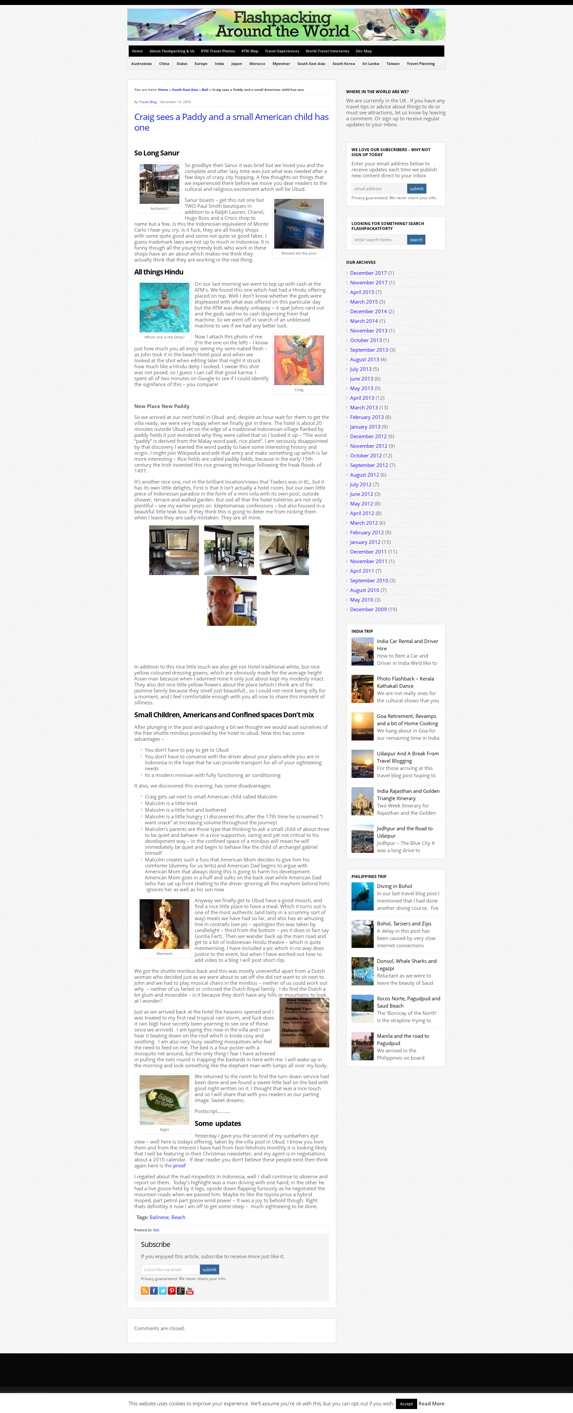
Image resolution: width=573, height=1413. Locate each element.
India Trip (362, 631)
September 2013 (369, 349)
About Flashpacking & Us (172, 51)
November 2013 (369, 330)
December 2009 (368, 609)
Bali (205, 89)
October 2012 (366, 455)
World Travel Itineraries (327, 51)
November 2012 (369, 445)
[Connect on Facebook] (154, 1291)
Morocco (257, 63)
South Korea (344, 63)
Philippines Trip (369, 876)
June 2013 (361, 378)
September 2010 (369, 580)
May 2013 (361, 388)
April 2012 (362, 513)
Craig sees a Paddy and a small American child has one (231, 122)
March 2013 (364, 407)
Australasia (141, 63)
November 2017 (369, 282)
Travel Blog (148, 101)
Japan (236, 63)
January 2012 (365, 542)
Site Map (364, 51)
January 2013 (365, 426)
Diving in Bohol (394, 886)
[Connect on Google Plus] (181, 1291)
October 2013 (366, 340)
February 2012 (367, 532)
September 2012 (369, 465)
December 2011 (368, 551)
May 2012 (361, 503)
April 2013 (362, 397)
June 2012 (361, 494)
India (219, 63)
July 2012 (361, 484)
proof (179, 1165)
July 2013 (361, 369)
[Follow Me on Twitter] (163, 1291)
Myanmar (281, 63)
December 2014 (368, 311)
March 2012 (364, 522)
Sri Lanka (370, 63)
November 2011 (369, 561)
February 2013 (367, 417)
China (164, 63)
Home (137, 51)
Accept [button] (406, 1404)
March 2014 (364, 321)
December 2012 (368, 436)
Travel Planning (421, 63)
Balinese (159, 1217)
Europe (201, 63)
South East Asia (311, 63)
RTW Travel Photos (218, 51)
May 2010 (361, 599)
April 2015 (362, 292)
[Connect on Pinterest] (172, 1291)
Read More (431, 1403)
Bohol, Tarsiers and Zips (404, 923)
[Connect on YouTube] (190, 1291)
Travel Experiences (282, 51)
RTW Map (249, 51)
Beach (178, 1217)
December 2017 (368, 272)
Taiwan (393, 63)
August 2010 (364, 590)
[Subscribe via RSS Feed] (145, 1291)
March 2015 (364, 301)
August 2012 (364, 474)
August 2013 (364, 359)
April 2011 (362, 570)
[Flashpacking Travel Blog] (286, 39)
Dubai (182, 63)
